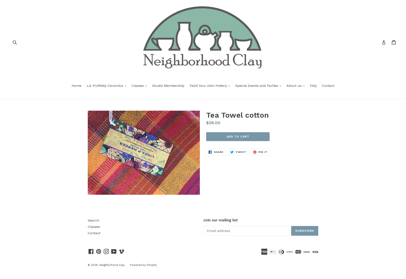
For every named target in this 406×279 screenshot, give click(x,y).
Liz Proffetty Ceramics (107, 85)
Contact (328, 86)
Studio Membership (168, 86)
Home (76, 86)
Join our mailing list (220, 220)
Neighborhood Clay (112, 265)
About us (297, 85)
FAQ (313, 86)
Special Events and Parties (259, 85)
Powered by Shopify (143, 265)
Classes (140, 85)
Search (93, 220)
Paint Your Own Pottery (211, 85)
